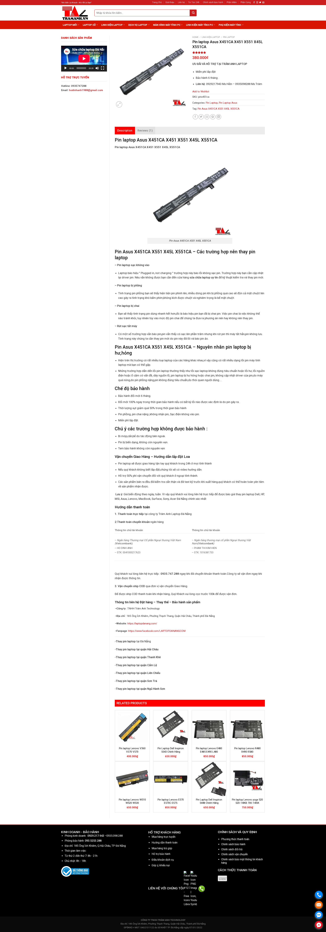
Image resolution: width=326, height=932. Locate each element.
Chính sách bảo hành (213, 2)
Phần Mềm (232, 2)
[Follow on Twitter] (260, 3)
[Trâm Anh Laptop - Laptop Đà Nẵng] (75, 13)
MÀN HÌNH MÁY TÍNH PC (166, 24)
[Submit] (193, 13)
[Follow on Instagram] (257, 3)
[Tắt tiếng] (97, 68)
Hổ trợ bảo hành (161, 854)
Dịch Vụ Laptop (137, 24)
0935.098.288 (114, 835)
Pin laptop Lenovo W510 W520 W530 (132, 801)
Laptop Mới (70, 24)
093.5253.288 (93, 840)
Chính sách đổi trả (231, 849)
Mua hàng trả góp (162, 848)
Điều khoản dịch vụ (163, 859)
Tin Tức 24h (193, 2)
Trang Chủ (157, 2)
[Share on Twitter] (201, 116)
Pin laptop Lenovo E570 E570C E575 (171, 801)
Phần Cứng (245, 2)
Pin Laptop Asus (228, 102)
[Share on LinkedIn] (218, 116)
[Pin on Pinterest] (212, 116)
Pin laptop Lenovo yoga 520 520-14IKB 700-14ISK (247, 801)
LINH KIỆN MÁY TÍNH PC (199, 24)
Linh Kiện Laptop (111, 24)
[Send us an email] (263, 3)
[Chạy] (65, 68)
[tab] (125, 131)
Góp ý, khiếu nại (161, 865)
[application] (84, 59)
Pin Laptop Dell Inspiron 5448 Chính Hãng (209, 801)
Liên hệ (181, 2)
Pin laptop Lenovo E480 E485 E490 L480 (209, 750)
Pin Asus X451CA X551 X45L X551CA (218, 108)
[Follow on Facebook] (254, 3)
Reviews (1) (145, 130)
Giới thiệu (169, 2)
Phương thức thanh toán (235, 839)
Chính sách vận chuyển (234, 854)
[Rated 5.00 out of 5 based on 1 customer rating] (228, 52)
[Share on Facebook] (195, 116)
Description (124, 130)
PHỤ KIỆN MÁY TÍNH (230, 24)
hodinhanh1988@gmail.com (86, 90)
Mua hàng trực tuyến (163, 836)
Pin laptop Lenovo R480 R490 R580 (247, 750)
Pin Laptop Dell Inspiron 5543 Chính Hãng (171, 750)
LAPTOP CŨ (89, 24)
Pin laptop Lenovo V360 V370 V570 (132, 750)
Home (195, 37)
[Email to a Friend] (207, 116)
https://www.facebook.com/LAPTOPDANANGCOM (156, 630)
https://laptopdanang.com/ (142, 623)
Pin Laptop (229, 37)
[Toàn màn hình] (102, 68)
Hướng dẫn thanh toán (164, 842)
